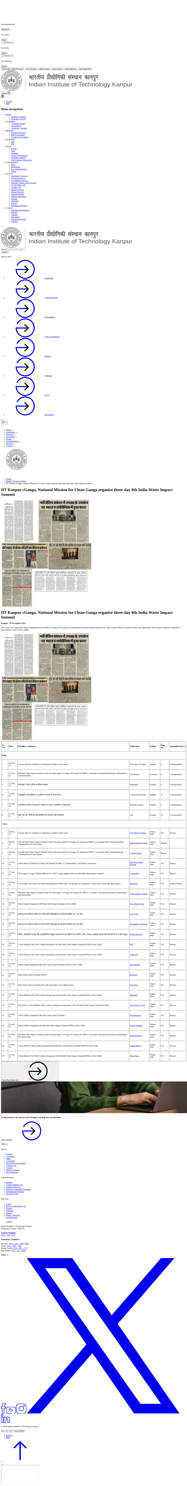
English (9, 101)
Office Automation (18, 196)
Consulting (10, 1161)
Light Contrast (57, 69)
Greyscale (6, 69)
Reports (9, 1182)
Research (9, 130)
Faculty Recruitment (19, 155)
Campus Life (11, 1165)
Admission (48, 278)
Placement (15, 217)
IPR (12, 144)
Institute (9, 1154)
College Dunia (136, 853)
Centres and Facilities (19, 137)
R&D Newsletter (18, 135)
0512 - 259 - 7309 (14, 1246)
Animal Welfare (17, 194)
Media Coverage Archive (16, 481)
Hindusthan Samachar (139, 924)
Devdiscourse (135, 1015)
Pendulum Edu (136, 1036)
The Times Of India (138, 833)
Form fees (134, 884)
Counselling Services (19, 181)
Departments (16, 126)
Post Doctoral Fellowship (21, 160)
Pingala (14, 199)
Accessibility (19, 1431)
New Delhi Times (137, 904)
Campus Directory (13, 1187)
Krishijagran (135, 965)
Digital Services (17, 192)
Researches (49, 415)
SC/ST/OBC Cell (18, 185)
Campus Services (18, 178)
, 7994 (26, 1244)
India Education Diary (139, 843)
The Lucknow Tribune (139, 894)
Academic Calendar (19, 128)
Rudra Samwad (136, 934)
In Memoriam (11, 1218)
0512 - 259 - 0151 (8, 1235)
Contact (9, 1168)
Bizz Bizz (134, 985)
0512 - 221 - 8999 (18, 1250)
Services (9, 444)
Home (8, 114)
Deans (13, 171)
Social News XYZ (137, 1005)
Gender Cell (16, 187)
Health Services (17, 190)
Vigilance (10, 1211)
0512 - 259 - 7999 (16, 1244)
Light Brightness (85, 69)
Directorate (15, 167)
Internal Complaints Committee (18, 1189)
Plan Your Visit (12, 1194)
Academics (10, 121)
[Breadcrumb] (2, 474)
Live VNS (134, 914)
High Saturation (17, 69)
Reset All (5, 29)
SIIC (13, 142)
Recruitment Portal (18, 219)
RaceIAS (133, 975)
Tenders (14, 222)
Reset (4, 40)
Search (3, 249)
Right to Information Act (16, 1206)
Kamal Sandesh (136, 1025)
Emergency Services (19, 176)
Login (8, 1204)
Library (14, 203)
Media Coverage (12, 1170)
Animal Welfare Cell (14, 1185)
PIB (131, 944)
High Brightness (71, 69)
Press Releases (12, 1172)
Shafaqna (133, 995)
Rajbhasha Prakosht (19, 206)
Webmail (14, 201)
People (9, 439)
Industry (14, 212)
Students (14, 153)
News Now (134, 1056)
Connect (9, 446)
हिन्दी (8, 104)
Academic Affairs (18, 124)
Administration (12, 441)
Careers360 (134, 873)
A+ (11, 1431)
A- (3, 1431)
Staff (13, 151)
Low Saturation (31, 69)
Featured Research (18, 133)
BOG (13, 165)
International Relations (20, 210)
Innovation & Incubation (16, 1163)
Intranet (9, 1213)
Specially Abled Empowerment (23, 183)
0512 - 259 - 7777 (20, 1248)
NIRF (8, 1159)
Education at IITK (18, 119)
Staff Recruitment (18, 158)
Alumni (14, 215)
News (46, 395)
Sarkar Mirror (135, 1046)
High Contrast (44, 69)
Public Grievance (13, 1215)
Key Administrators (19, 169)
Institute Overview (18, 117)
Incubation (10, 437)
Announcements (51, 298)
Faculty (14, 149)
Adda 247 (134, 955)
